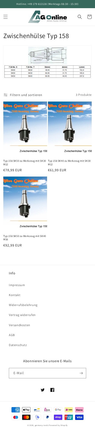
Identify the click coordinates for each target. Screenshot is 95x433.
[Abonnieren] (81, 373)
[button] (5, 17)
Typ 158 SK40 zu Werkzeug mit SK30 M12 (69, 162)
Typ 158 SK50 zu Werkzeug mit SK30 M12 (24, 162)
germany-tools (41, 425)
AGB (12, 335)
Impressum (17, 285)
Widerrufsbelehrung (23, 305)
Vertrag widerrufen (22, 315)
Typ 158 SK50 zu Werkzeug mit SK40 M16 (24, 237)
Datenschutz (18, 345)
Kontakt (14, 295)
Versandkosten (19, 325)
